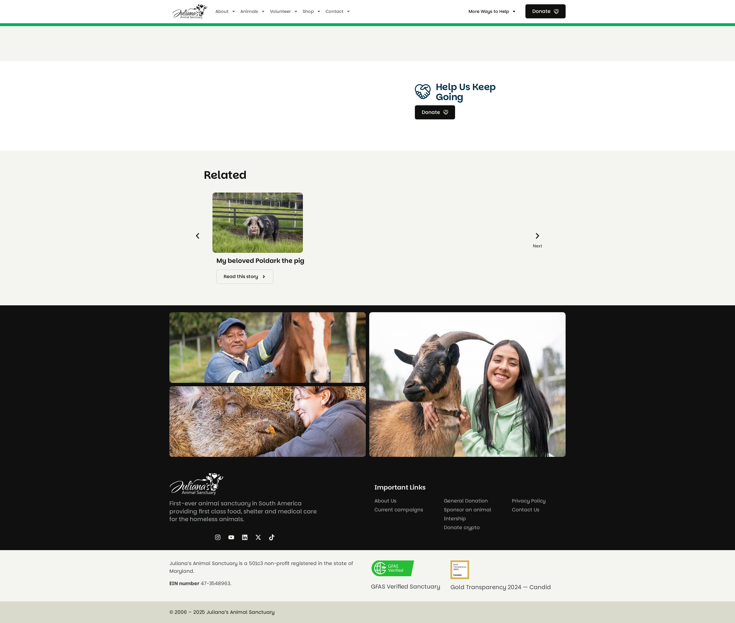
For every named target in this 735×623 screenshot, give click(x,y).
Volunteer (280, 11)
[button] (197, 236)
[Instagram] (218, 537)
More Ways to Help (489, 11)
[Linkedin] (245, 537)
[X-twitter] (258, 537)
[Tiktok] (272, 537)
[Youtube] (231, 537)
